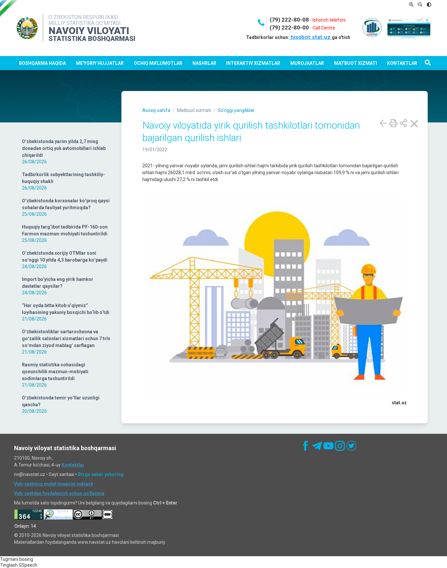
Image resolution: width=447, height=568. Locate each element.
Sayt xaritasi (61, 474)
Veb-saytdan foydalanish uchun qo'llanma (59, 493)
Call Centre (324, 27)
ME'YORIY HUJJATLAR (100, 63)
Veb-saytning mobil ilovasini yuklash (53, 483)
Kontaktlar (402, 63)
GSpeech (28, 565)
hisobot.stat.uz (310, 37)
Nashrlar (204, 63)
